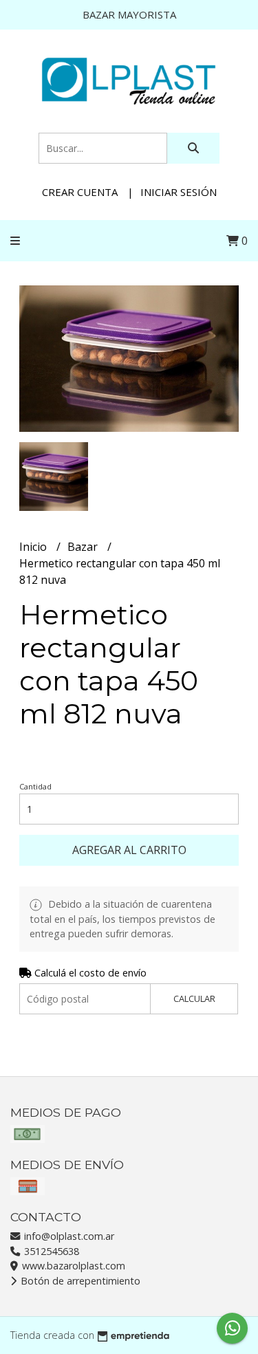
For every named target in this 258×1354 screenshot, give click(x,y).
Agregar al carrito (129, 850)
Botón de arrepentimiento (79, 1280)
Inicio (34, 546)
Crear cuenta (80, 192)
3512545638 (50, 1251)
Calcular (194, 998)
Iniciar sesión (178, 192)
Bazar (83, 546)
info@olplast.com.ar (67, 1236)
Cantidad (35, 786)
